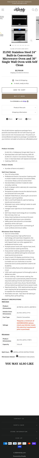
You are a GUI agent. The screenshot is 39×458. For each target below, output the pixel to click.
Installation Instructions (26, 357)
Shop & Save (19, 425)
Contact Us (19, 418)
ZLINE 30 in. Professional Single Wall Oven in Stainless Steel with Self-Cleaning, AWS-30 (20, 153)
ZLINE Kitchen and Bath (19, 48)
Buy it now (19, 96)
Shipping (12, 72)
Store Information (19, 431)
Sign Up (19, 438)
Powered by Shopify (19, 456)
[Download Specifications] (17, 357)
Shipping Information (19, 112)
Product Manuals (19, 107)
